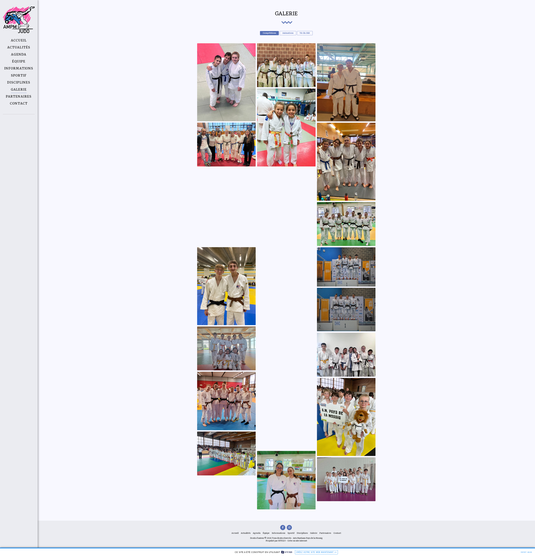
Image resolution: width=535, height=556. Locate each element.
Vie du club (305, 33)
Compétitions (269, 33)
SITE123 (282, 541)
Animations (288, 33)
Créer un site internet (297, 541)
